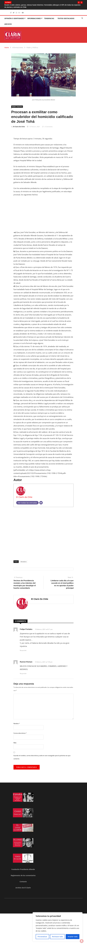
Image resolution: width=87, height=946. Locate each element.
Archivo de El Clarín (23, 883)
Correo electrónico (20, 728)
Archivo (8, 19)
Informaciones (34, 13)
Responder (23, 645)
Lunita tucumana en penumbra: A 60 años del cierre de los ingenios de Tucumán (42, 2)
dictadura (24, 557)
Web (14, 738)
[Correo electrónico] (41, 498)
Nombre (16, 719)
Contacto (23, 877)
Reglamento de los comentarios (23, 870)
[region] (57, 926)
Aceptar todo (72, 936)
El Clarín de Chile (19, 122)
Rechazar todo (57, 936)
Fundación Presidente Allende (23, 864)
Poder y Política (32, 43)
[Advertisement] (43, 210)
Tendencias (49, 13)
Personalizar (42, 936)
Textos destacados (66, 13)
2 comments (49, 122)
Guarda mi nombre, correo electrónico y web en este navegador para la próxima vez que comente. (41, 752)
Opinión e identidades (14, 13)
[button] (79, 2)
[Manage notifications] (81, 941)
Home (6, 43)
